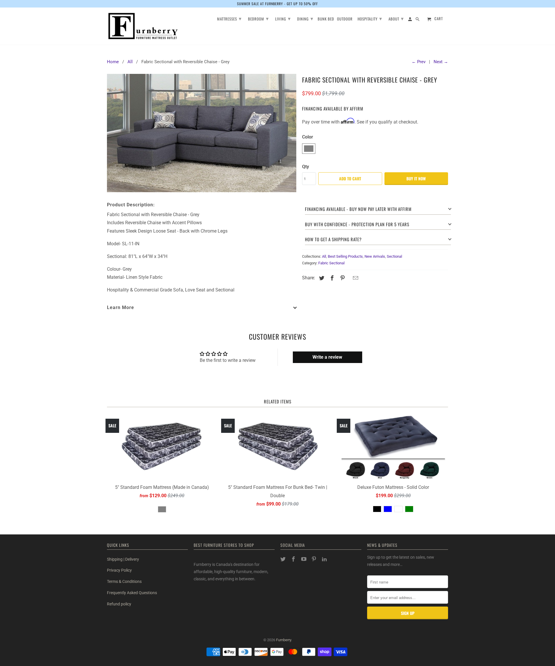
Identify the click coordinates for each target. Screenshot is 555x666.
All (324, 256)
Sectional (394, 256)
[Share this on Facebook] (331, 278)
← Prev (419, 61)
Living (283, 18)
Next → (441, 61)
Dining (305, 18)
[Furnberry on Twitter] (283, 559)
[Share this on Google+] (348, 279)
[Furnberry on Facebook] (294, 559)
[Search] (418, 20)
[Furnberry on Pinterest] (314, 559)
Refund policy (119, 604)
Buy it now (416, 178)
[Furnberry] (143, 26)
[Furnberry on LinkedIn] (325, 559)
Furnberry (283, 640)
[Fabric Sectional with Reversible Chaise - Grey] (201, 133)
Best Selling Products (345, 256)
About (396, 18)
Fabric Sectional (331, 263)
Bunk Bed (326, 19)
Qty (305, 166)
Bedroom (258, 18)
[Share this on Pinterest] (341, 278)
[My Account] (410, 20)
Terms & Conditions (124, 581)
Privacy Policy (119, 570)
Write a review (327, 357)
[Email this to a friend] (354, 278)
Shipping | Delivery (123, 559)
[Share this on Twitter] (320, 278)
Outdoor (345, 19)
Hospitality (370, 18)
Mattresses (229, 18)
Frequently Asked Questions (132, 592)
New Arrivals (375, 256)
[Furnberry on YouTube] (304, 559)
